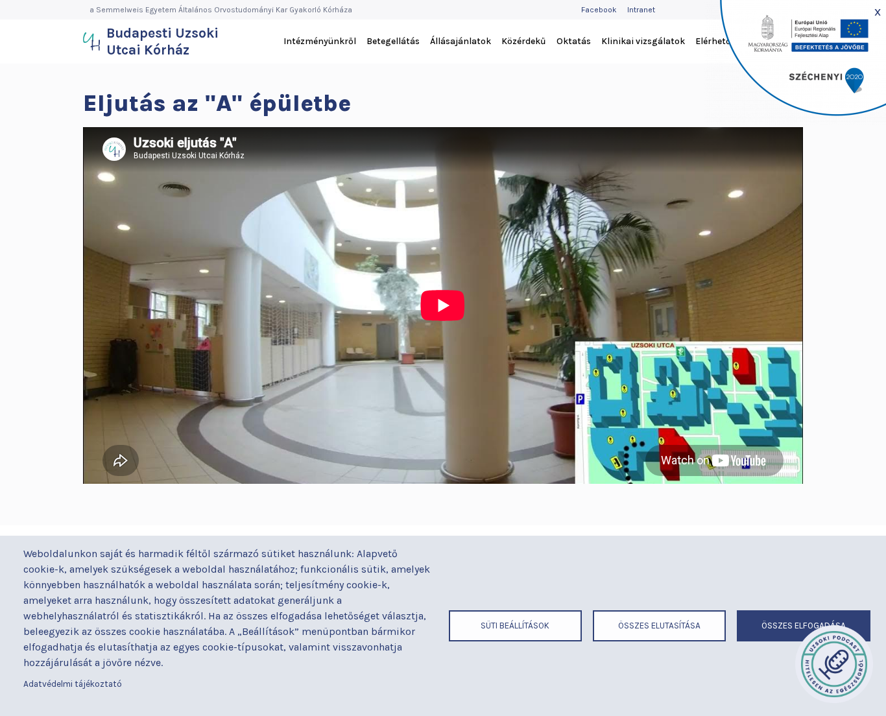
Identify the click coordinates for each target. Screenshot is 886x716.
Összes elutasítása (659, 625)
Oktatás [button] (574, 41)
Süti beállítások (515, 625)
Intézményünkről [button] (319, 41)
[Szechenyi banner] (795, 62)
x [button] (877, 11)
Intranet (641, 9)
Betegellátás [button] (393, 41)
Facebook (599, 9)
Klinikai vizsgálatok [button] (643, 41)
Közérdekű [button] (523, 41)
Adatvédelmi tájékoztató (72, 684)
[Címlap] (91, 41)
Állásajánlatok (460, 41)
